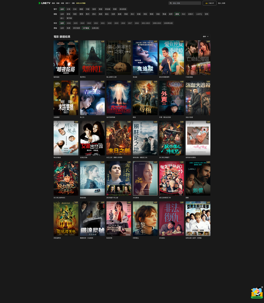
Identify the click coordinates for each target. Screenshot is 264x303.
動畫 (58, 3)
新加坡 (107, 9)
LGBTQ (199, 14)
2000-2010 (157, 23)
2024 (82, 23)
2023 (89, 23)
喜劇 (100, 14)
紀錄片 (190, 14)
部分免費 (76, 28)
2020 (109, 23)
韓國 (81, 9)
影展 (138, 14)
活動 (73, 3)
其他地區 (123, 9)
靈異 (119, 14)
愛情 (68, 14)
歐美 (115, 9)
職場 (151, 14)
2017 (130, 23)
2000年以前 (168, 23)
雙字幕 (69, 18)
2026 (69, 23)
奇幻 (132, 14)
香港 (94, 9)
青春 (158, 14)
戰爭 (170, 14)
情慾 (75, 14)
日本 (75, 9)
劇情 (177, 14)
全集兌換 (95, 28)
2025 (75, 23)
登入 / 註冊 (221, 3)
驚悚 (81, 14)
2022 (96, 23)
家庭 (145, 14)
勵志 (106, 14)
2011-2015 (146, 23)
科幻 (183, 14)
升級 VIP (211, 3)
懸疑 (126, 14)
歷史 (94, 14)
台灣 (68, 9)
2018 (123, 23)
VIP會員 (86, 28)
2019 (116, 23)
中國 (87, 9)
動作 (87, 14)
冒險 (206, 14)
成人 (62, 18)
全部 (62, 9)
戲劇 (53, 3)
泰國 (100, 9)
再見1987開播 (80, 3)
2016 (137, 23)
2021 (103, 23)
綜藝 (62, 3)
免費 (68, 28)
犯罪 (113, 14)
